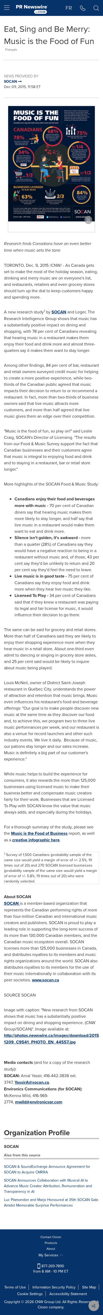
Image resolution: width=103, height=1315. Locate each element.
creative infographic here (36, 840)
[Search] (96, 8)
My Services (49, 1255)
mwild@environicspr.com (38, 1102)
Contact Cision (50, 1237)
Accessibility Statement (68, 1293)
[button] (51, 163)
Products (51, 1242)
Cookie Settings (30, 1293)
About (50, 1248)
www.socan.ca (45, 980)
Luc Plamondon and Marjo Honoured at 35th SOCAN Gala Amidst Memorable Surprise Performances (51, 1202)
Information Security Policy (54, 1287)
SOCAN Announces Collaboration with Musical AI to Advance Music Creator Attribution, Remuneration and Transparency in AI (48, 1186)
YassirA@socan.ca (32, 1082)
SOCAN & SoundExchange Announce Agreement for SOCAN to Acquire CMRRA (47, 1169)
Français (11, 49)
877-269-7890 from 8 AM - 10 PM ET (50, 1268)
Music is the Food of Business (39, 833)
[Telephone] (83, 8)
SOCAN (59, 312)
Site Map (89, 1287)
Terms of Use (15, 1287)
